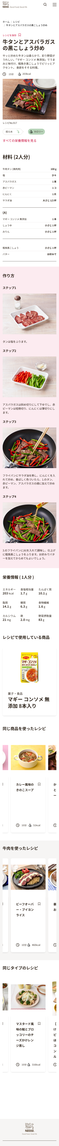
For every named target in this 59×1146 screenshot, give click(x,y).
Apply (45, 5)
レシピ (16, 21)
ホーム (6, 21)
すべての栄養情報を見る (20, 140)
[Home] (16, 4)
